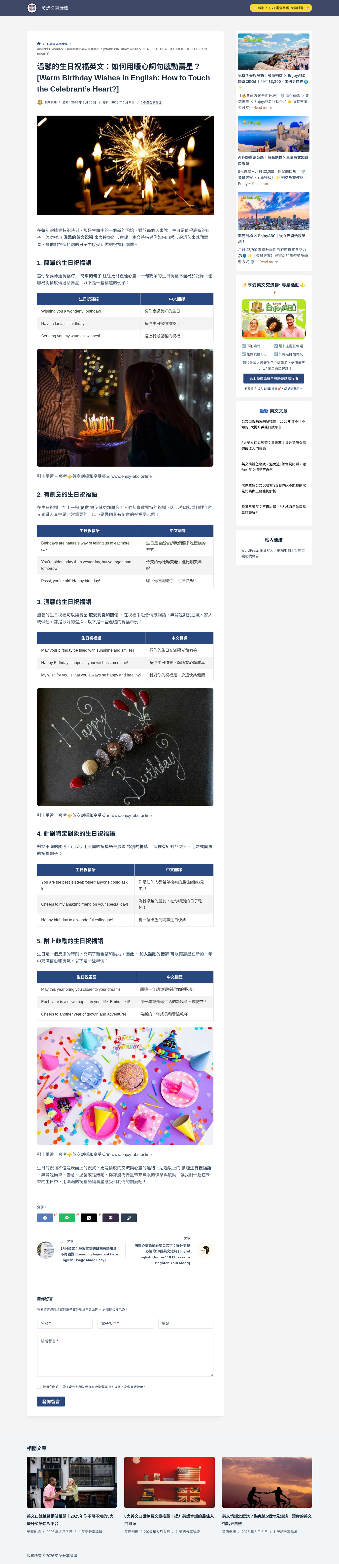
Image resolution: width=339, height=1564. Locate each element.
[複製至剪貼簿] (129, 1217)
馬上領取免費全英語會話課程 (272, 378)
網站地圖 (284, 550)
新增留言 (49, 1340)
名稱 (46, 1323)
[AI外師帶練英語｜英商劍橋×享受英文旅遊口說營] (274, 134)
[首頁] (39, 44)
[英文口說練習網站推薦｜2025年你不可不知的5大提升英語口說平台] (72, 1482)
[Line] (69, 1217)
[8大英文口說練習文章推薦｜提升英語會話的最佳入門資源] (169, 1482)
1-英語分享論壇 (151, 102)
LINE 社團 (270, 388)
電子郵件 (110, 1323)
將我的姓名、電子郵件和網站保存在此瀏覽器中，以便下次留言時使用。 (94, 1386)
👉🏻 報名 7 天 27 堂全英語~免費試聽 (278, 7)
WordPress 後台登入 (257, 550)
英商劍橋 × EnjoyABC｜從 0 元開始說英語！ (271, 238)
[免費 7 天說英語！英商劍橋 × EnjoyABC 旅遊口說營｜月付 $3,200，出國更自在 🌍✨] (274, 51)
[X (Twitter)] (91, 1217)
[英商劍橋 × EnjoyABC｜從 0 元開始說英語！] (274, 211)
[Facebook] (47, 1217)
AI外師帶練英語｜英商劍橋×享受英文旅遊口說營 (273, 160)
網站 (165, 1323)
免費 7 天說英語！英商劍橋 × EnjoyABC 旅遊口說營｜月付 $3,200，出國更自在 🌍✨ (273, 81)
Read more (263, 107)
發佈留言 (51, 1401)
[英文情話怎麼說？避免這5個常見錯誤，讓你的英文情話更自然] (267, 1482)
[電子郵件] (110, 1217)
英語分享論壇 (54, 8)
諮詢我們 (294, 388)
